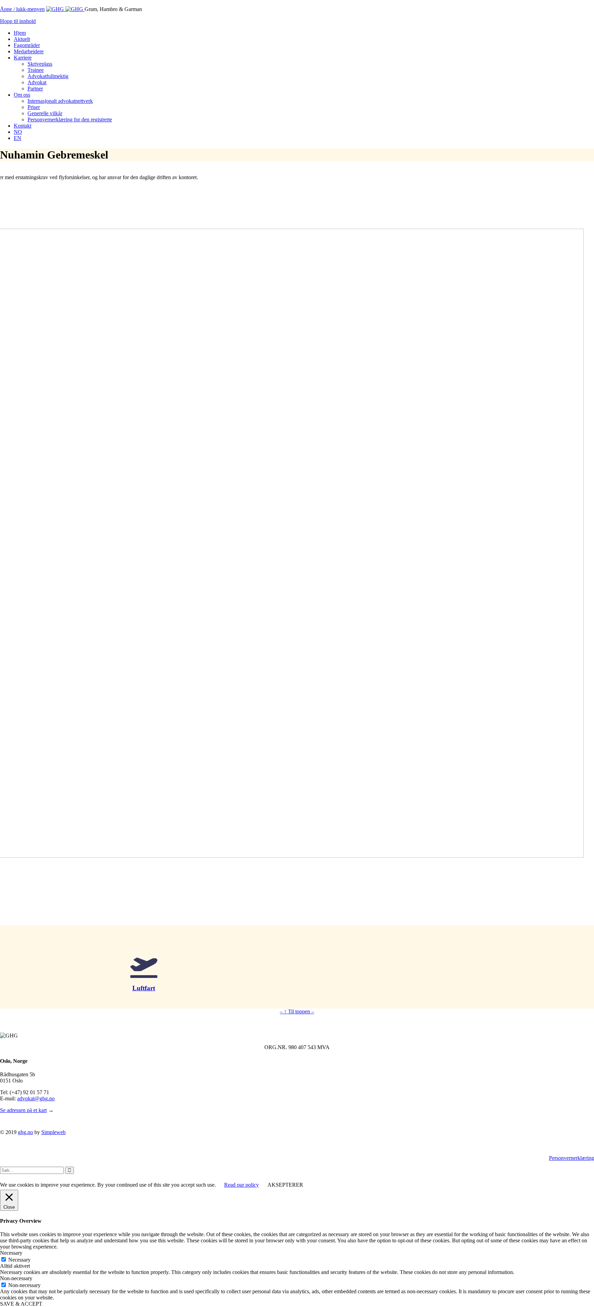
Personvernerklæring (571, 1158)
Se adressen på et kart (23, 1110)
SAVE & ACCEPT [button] (21, 1304)
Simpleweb (53, 1132)
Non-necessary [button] (16, 1278)
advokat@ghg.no (36, 1098)
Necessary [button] (11, 1253)
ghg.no (25, 1132)
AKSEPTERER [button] (285, 1185)
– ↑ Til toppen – (297, 1011)
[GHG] (65, 9)
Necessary (19, 1260)
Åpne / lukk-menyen (22, 9)
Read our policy (241, 1185)
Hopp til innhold (18, 21)
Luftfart (143, 988)
